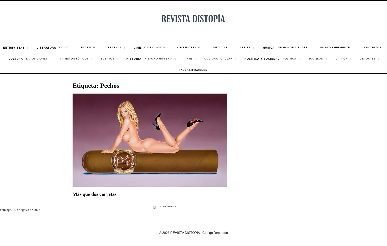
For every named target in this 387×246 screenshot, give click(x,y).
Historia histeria (159, 58)
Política (289, 58)
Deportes (368, 58)
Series (245, 47)
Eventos (107, 58)
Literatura (46, 47)
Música (269, 47)
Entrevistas (14, 47)
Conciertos (371, 47)
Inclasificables (193, 69)
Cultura (16, 58)
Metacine (220, 47)
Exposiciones (37, 58)
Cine (137, 47)
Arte (188, 58)
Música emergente (335, 47)
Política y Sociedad (262, 58)
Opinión (342, 58)
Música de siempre (293, 47)
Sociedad (316, 58)
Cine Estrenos (189, 47)
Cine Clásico (154, 47)
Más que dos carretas (95, 194)
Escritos (88, 47)
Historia (133, 58)
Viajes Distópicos (74, 58)
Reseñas (115, 47)
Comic (64, 47)
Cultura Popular (218, 58)
